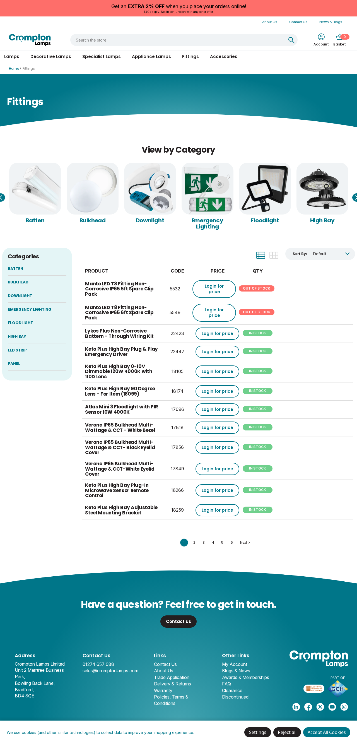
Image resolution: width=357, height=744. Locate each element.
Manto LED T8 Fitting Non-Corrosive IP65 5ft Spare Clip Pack (119, 288)
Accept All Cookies (327, 732)
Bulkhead (92, 220)
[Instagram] (344, 707)
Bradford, (24, 689)
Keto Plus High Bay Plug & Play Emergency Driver (121, 352)
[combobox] (178, 40)
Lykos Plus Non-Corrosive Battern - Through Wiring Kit (119, 334)
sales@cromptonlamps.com (110, 670)
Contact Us (298, 22)
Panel (14, 363)
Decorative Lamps (50, 56)
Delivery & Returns (172, 684)
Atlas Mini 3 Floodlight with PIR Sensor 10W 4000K (121, 409)
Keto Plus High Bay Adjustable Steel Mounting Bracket (121, 510)
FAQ (226, 684)
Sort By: (300, 253)
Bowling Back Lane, (35, 683)
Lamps (11, 56)
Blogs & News (236, 670)
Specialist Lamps (101, 56)
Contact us (178, 621)
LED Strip (17, 350)
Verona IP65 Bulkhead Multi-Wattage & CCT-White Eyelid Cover (119, 468)
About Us (269, 22)
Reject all (287, 732)
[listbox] (331, 254)
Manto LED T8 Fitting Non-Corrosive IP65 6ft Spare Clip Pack (119, 312)
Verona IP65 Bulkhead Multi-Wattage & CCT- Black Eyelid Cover (120, 447)
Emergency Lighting (207, 223)
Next (243, 542)
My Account (234, 664)
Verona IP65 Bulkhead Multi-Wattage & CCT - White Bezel (120, 428)
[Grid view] (274, 255)
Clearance (232, 690)
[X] (320, 707)
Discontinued (235, 697)
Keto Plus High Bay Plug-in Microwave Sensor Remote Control (116, 490)
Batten (35, 220)
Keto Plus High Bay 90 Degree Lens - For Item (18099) (120, 391)
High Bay (322, 220)
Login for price (214, 289)
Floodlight (265, 220)
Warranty (163, 690)
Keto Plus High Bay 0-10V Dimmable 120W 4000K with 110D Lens (118, 371)
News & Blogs (330, 22)
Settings (257, 732)
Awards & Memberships (245, 677)
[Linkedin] (296, 707)
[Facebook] (308, 707)
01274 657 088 (98, 664)
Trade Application (171, 677)
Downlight (150, 220)
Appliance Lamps (151, 56)
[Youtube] (332, 707)
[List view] (261, 255)
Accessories (223, 56)
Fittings (190, 56)
